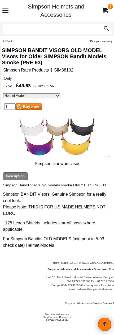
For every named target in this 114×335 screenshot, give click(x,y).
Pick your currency (101, 41)
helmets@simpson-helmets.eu (95, 289)
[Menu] (5, 11)
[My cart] (105, 10)
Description (15, 176)
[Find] (106, 29)
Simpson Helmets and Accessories (56, 10)
